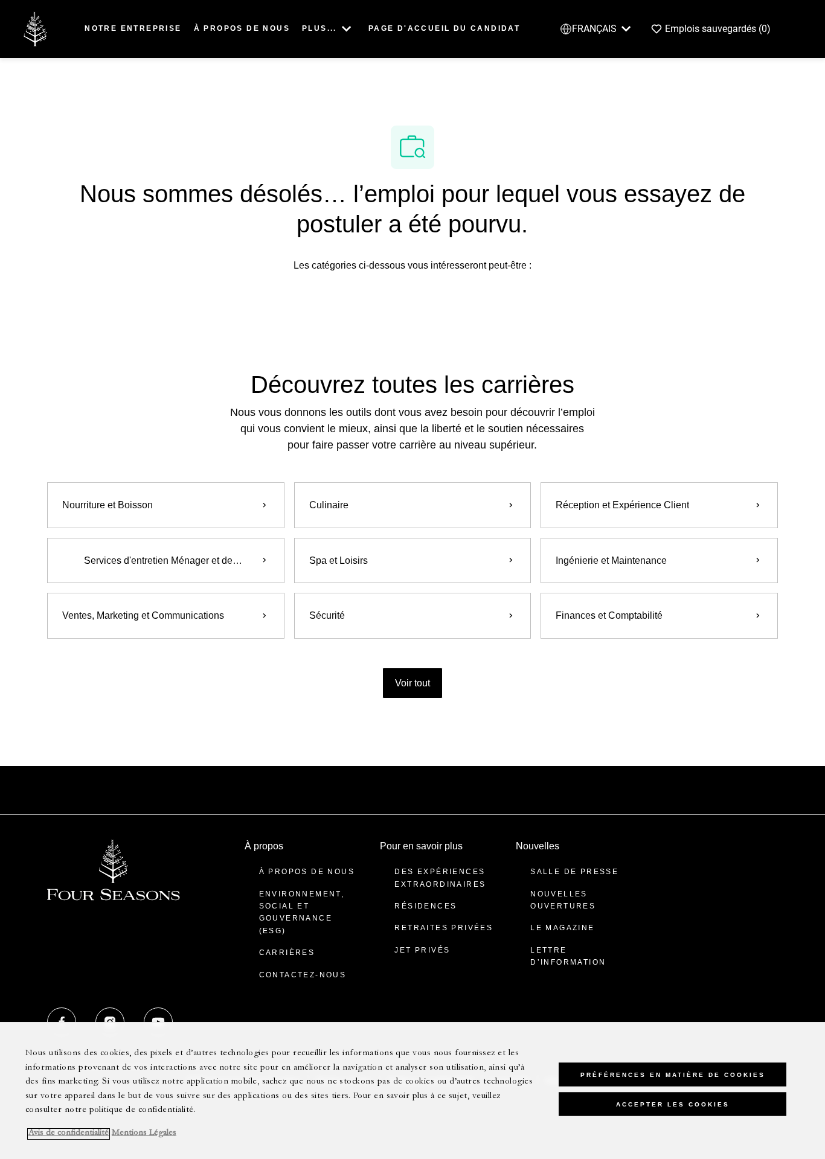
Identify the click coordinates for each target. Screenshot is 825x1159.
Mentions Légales (144, 1133)
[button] (412, 683)
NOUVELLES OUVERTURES (562, 900)
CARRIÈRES (287, 952)
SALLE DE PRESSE (574, 871)
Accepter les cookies (673, 1104)
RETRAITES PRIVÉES (443, 928)
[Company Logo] (35, 28)
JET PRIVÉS (422, 950)
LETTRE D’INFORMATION (568, 956)
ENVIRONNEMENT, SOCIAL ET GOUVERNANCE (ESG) (302, 912)
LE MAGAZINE (562, 928)
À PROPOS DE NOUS (242, 28)
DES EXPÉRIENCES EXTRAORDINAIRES (440, 877)
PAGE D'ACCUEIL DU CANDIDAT (444, 28)
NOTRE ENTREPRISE (133, 28)
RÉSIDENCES (425, 906)
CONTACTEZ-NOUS (303, 975)
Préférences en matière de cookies (672, 1074)
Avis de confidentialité (68, 1133)
